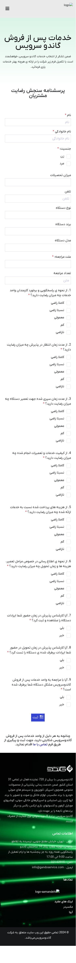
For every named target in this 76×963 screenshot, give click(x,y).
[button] (38, 717)
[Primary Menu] (7, 9)
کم (62, 325)
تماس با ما (40, 744)
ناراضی (60, 332)
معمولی (59, 317)
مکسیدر (68, 907)
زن (62, 156)
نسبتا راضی (57, 310)
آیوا (71, 912)
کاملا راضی (57, 303)
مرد (62, 163)
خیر (61, 635)
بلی (62, 628)
